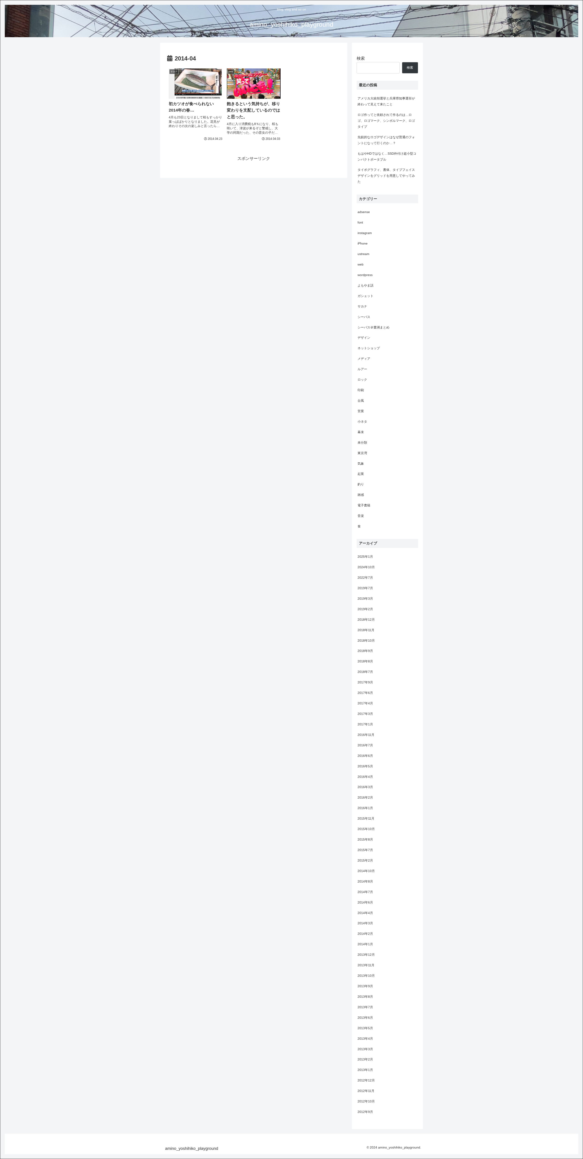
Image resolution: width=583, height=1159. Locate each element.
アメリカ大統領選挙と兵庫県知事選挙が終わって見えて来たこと (386, 101)
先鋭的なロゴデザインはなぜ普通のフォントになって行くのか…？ (386, 140)
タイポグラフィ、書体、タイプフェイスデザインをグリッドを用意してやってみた (386, 175)
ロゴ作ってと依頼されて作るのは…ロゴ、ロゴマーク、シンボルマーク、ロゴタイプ (386, 120)
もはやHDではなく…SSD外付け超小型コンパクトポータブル (387, 156)
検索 (361, 58)
